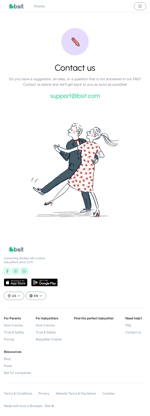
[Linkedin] (24, 271)
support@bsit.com (75, 96)
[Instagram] (15, 271)
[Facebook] (7, 271)
